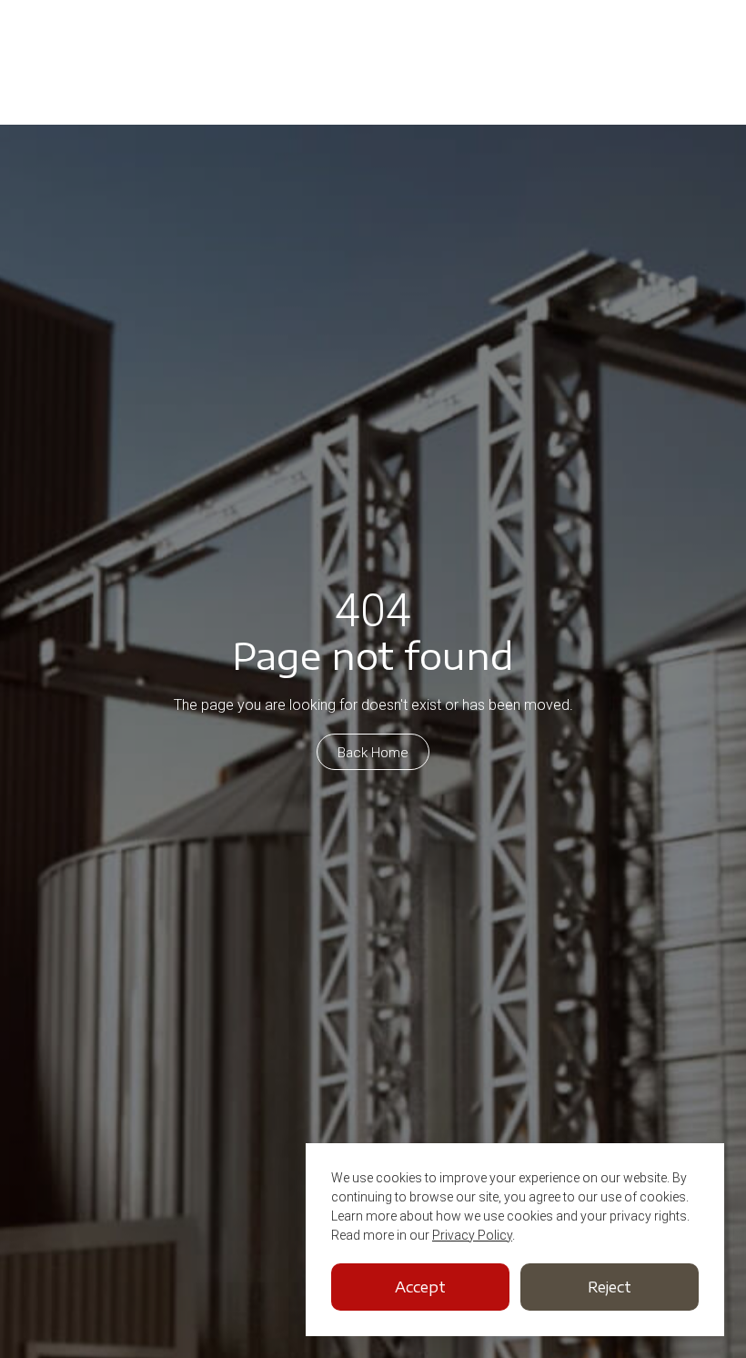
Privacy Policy (472, 1235)
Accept (420, 1287)
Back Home (373, 753)
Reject (609, 1287)
